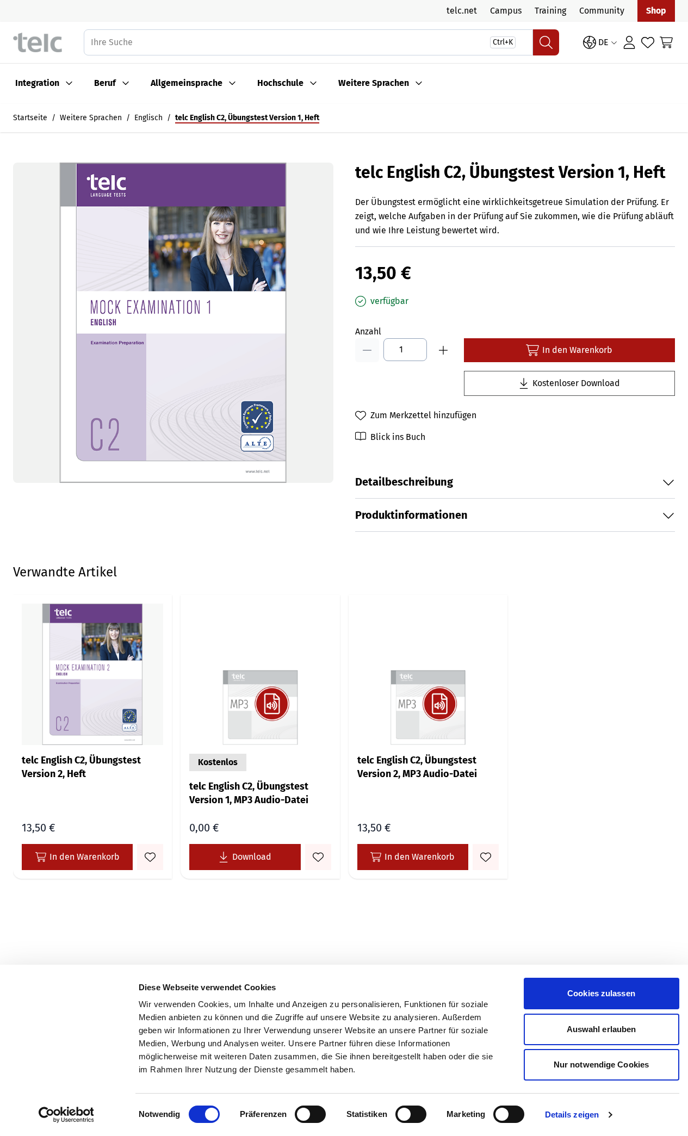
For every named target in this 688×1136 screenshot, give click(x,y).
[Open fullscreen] (173, 323)
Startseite (30, 117)
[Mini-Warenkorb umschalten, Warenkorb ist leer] (666, 42)
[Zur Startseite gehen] (37, 43)
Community (601, 10)
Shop (656, 10)
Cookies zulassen (601, 993)
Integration (37, 83)
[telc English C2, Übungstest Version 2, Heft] (92, 674)
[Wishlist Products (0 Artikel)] (647, 42)
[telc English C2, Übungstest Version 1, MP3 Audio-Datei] (260, 674)
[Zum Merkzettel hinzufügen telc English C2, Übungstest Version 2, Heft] (150, 857)
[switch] (310, 1114)
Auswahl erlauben (601, 1029)
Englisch (148, 117)
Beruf (105, 83)
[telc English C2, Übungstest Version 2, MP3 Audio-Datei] (428, 674)
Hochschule (280, 83)
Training (550, 10)
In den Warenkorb (84, 857)
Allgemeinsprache (186, 83)
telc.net (462, 10)
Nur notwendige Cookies (601, 1064)
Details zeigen (572, 1114)
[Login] (629, 42)
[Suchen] (546, 42)
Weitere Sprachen (373, 83)
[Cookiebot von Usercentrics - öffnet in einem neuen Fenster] (66, 1115)
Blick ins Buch (397, 437)
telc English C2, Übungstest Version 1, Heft (247, 117)
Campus (506, 10)
